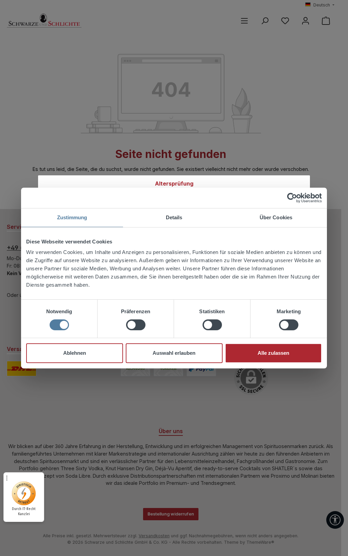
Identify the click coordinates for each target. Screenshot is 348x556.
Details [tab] (174, 217)
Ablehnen (74, 353)
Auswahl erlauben (174, 353)
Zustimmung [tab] (72, 217)
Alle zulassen (273, 353)
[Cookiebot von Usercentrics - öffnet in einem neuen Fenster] (292, 198)
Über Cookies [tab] (276, 217)
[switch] (135, 324)
